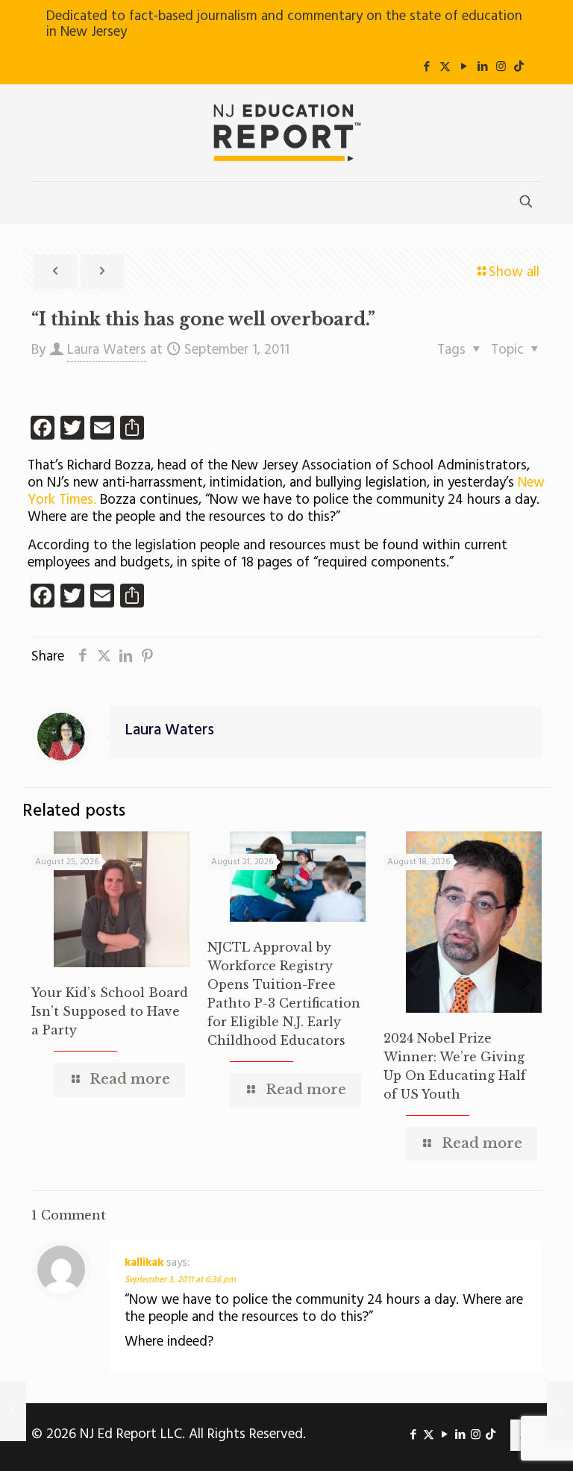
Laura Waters (106, 350)
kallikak (144, 1263)
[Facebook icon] (426, 67)
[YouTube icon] (463, 67)
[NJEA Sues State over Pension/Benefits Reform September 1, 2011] (13, 1411)
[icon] (519, 67)
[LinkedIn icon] (482, 67)
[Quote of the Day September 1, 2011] (560, 1411)
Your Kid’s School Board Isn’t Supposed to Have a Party (109, 1011)
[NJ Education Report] (286, 132)
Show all (514, 272)
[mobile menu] (44, 203)
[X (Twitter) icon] (445, 67)
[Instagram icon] (501, 67)
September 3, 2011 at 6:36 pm (180, 1279)
